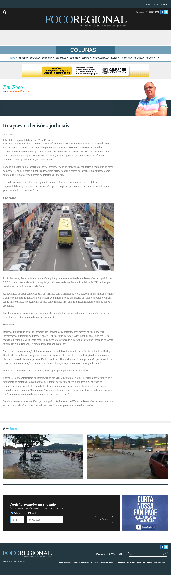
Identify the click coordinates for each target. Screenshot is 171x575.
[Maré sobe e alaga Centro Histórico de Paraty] (43, 478)
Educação (61, 58)
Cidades (22, 58)
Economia (47, 58)
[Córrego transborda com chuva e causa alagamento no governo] (127, 478)
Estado (85, 58)
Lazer (114, 58)
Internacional (100, 58)
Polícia (149, 58)
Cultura (34, 58)
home (12, 58)
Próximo (103, 519)
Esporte (74, 58)
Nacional (126, 58)
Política (138, 58)
